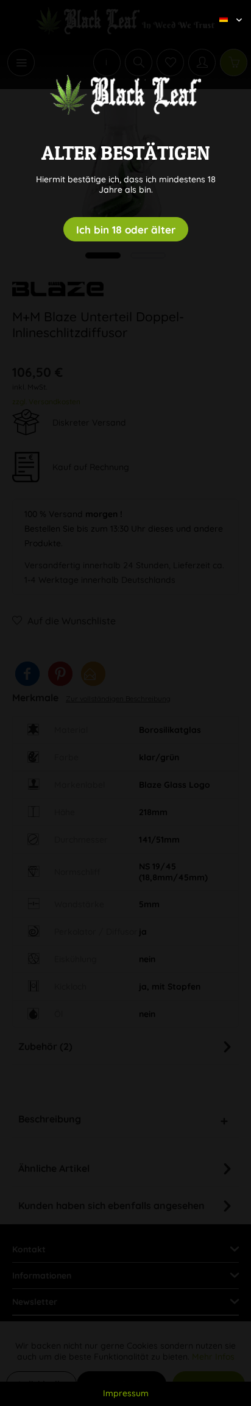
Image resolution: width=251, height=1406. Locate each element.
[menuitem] (226, 9)
